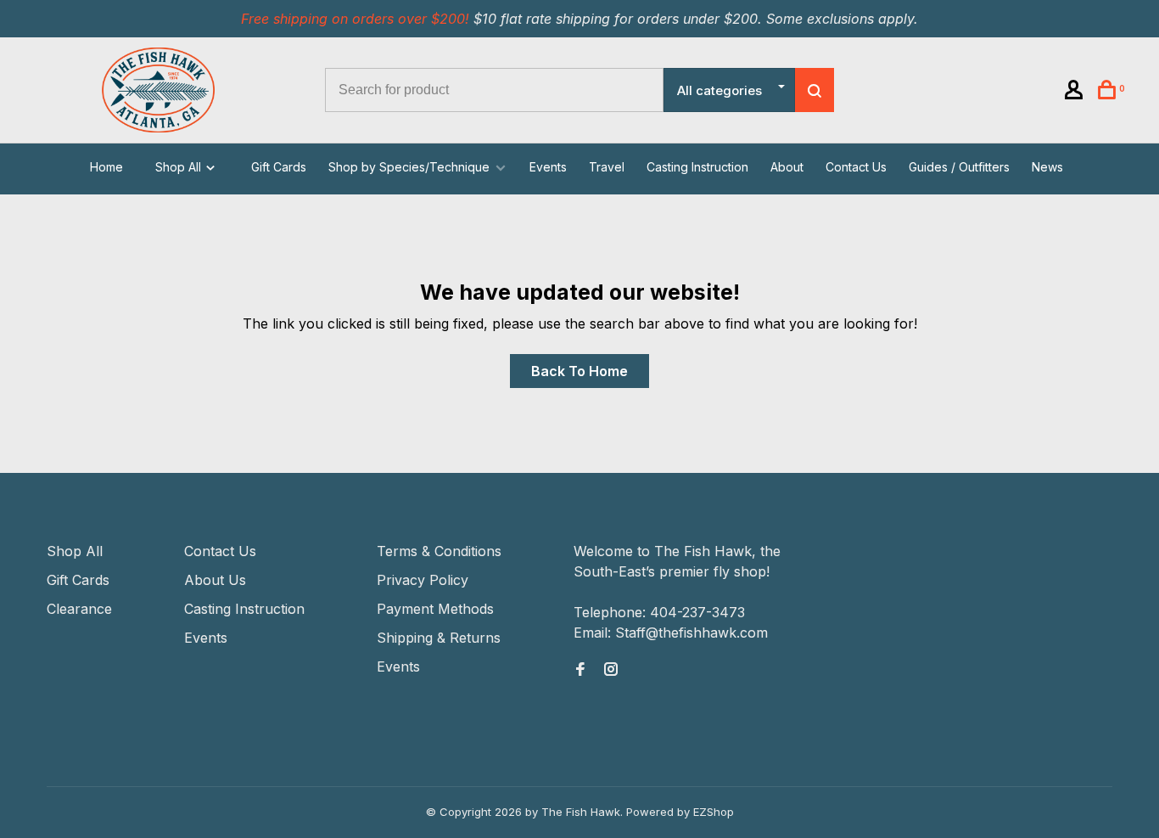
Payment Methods (435, 608)
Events (548, 167)
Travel (606, 167)
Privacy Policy (422, 579)
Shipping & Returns (439, 637)
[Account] (1076, 92)
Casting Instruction (697, 167)
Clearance (79, 608)
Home (106, 167)
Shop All (179, 167)
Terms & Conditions (439, 551)
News (1047, 167)
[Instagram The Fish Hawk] (611, 669)
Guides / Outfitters (959, 167)
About (786, 167)
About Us (215, 579)
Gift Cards (278, 167)
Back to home (579, 371)
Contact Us (856, 167)
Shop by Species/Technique (409, 167)
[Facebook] (580, 669)
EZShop (713, 811)
